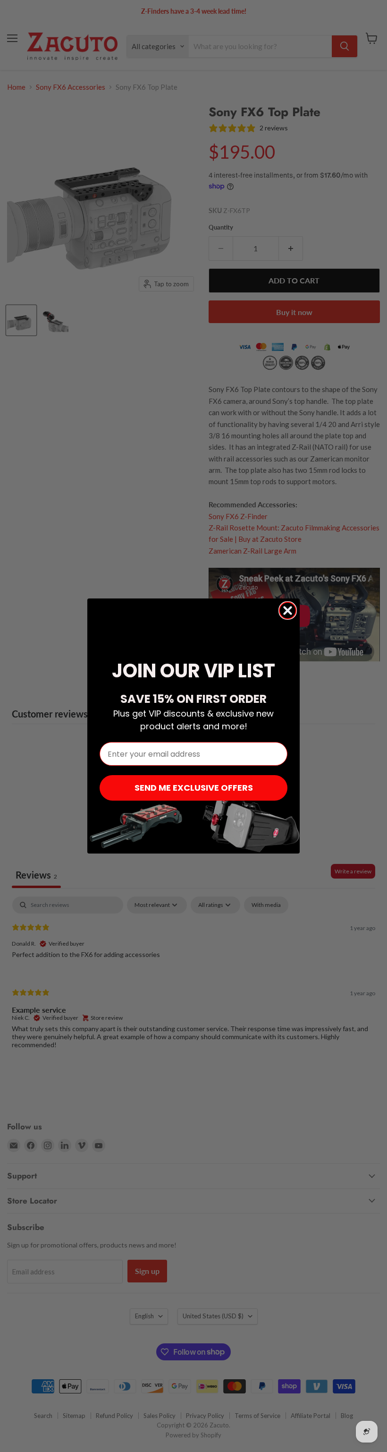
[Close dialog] (287, 610)
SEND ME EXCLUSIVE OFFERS (194, 788)
